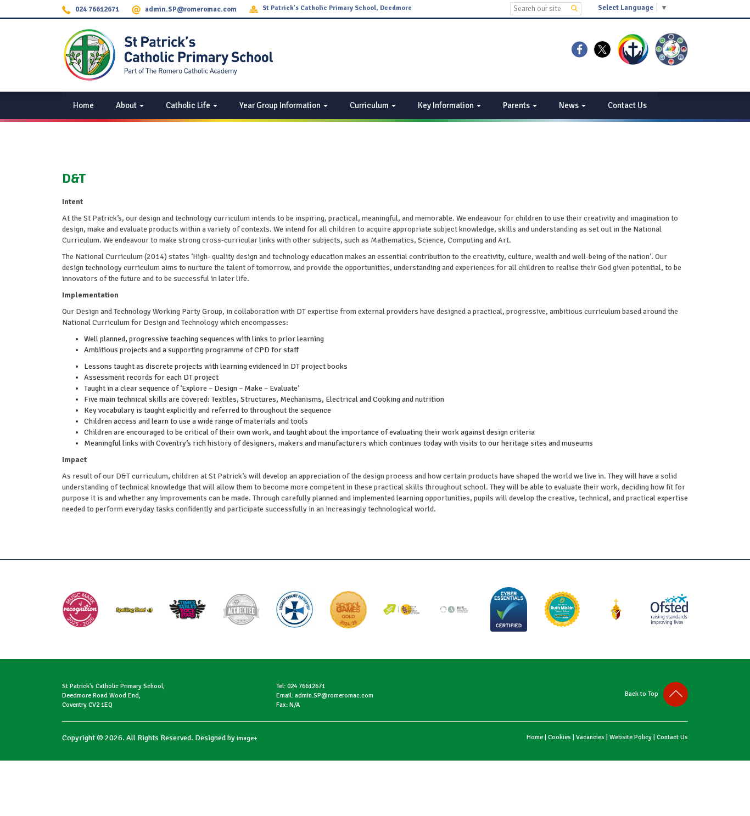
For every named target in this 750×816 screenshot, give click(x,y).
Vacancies (590, 737)
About (127, 105)
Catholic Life (189, 105)
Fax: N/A (288, 705)
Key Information (446, 105)
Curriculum (370, 105)
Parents (517, 105)
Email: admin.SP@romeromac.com (324, 695)
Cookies (559, 737)
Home (83, 105)
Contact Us (627, 105)
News (569, 105)
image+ (247, 738)
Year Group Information (280, 105)
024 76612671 (97, 9)
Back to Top (644, 694)
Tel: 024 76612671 (300, 686)
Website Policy (630, 737)
